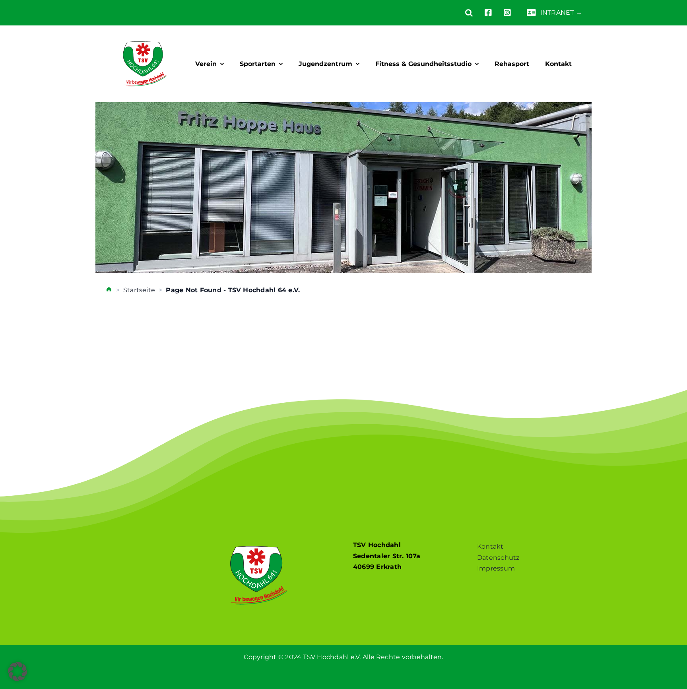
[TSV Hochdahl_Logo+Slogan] (145, 34)
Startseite (139, 290)
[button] (463, 12)
